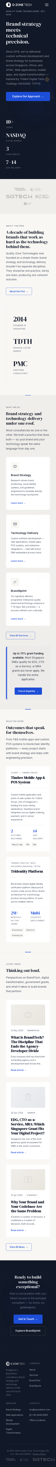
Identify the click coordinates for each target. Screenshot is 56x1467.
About (32, 1369)
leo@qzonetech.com (39, 1409)
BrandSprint (35, 1386)
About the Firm (19, 291)
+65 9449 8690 (40, 1415)
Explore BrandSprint (28, 1330)
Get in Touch (28, 1319)
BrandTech (34, 1380)
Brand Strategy (13, 1409)
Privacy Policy (39, 1454)
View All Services (20, 635)
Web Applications (14, 1415)
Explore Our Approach (28, 96)
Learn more (18, 503)
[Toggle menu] (46, 4)
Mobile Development (12, 1422)
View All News (19, 1247)
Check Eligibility (28, 691)
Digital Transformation (13, 1431)
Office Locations (37, 1420)
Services (33, 1375)
